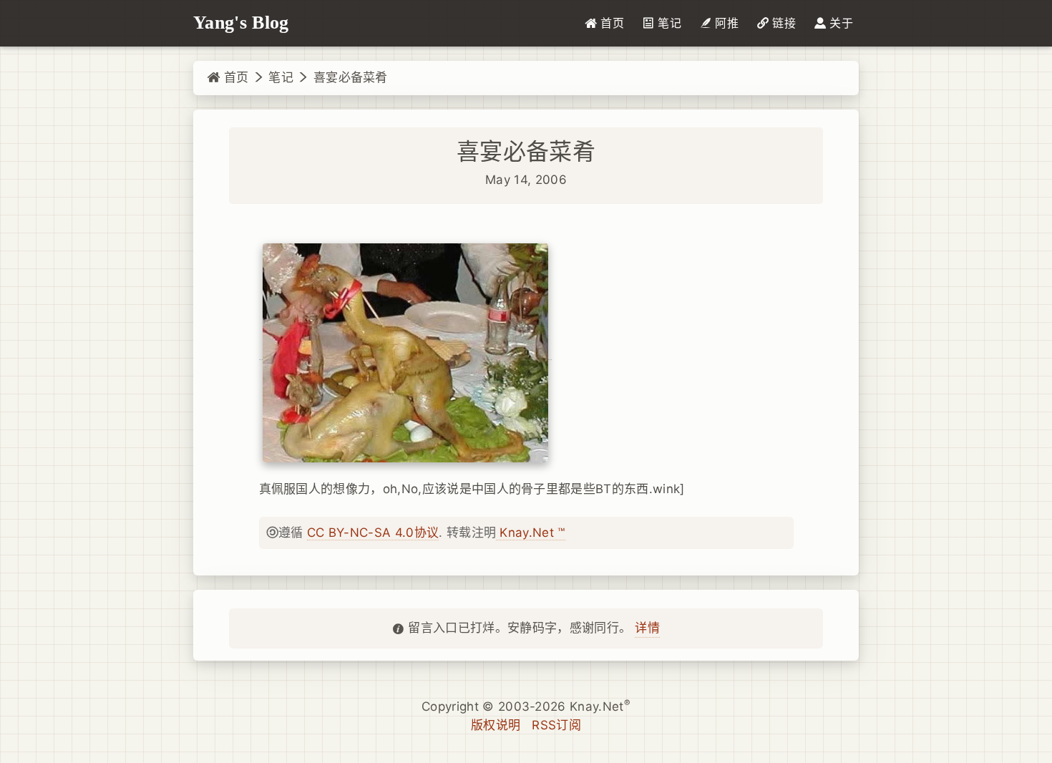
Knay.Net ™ (530, 532)
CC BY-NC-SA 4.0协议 (373, 532)
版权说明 (495, 725)
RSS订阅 (556, 725)
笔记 (280, 77)
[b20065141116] (405, 352)
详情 (647, 628)
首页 (234, 77)
